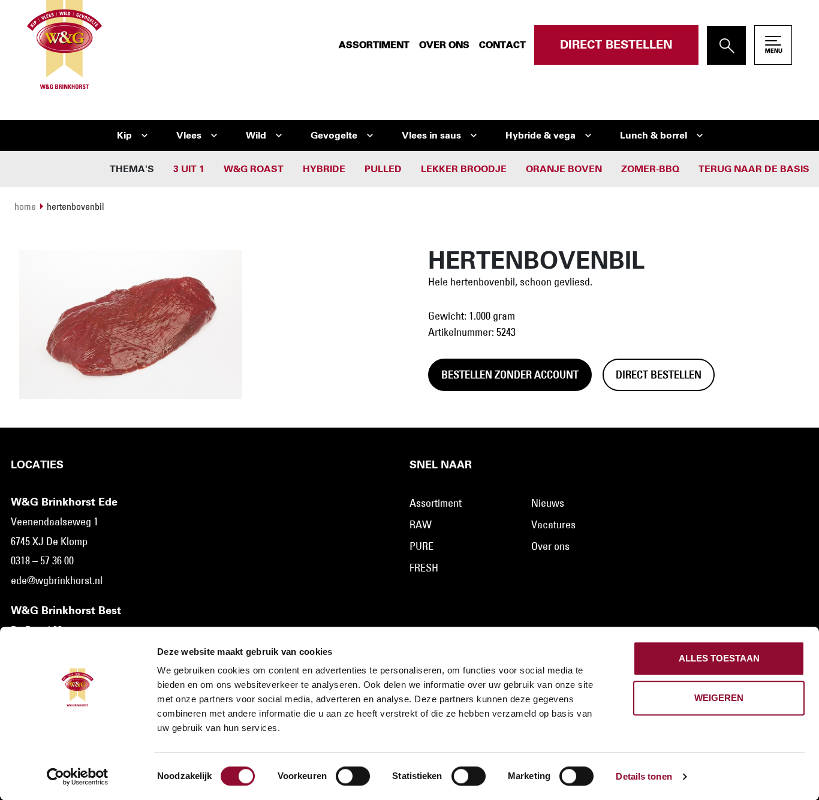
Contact (502, 45)
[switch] (353, 776)
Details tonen (644, 776)
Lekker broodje (464, 169)
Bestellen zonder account (510, 374)
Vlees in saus (431, 135)
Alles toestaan (719, 658)
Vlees (188, 135)
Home (25, 206)
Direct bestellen (616, 45)
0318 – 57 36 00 (42, 560)
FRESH (424, 568)
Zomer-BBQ (650, 169)
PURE (421, 546)
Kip (124, 135)
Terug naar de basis (753, 169)
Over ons (444, 45)
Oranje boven (564, 169)
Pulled (383, 169)
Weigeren (718, 698)
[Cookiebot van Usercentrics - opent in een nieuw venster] (77, 777)
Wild (256, 135)
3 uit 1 (188, 169)
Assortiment (374, 45)
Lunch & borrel (653, 135)
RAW (421, 524)
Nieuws (547, 503)
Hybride (324, 169)
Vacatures (553, 524)
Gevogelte (334, 135)
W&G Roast (254, 169)
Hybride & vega (540, 135)
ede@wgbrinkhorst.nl (57, 580)
